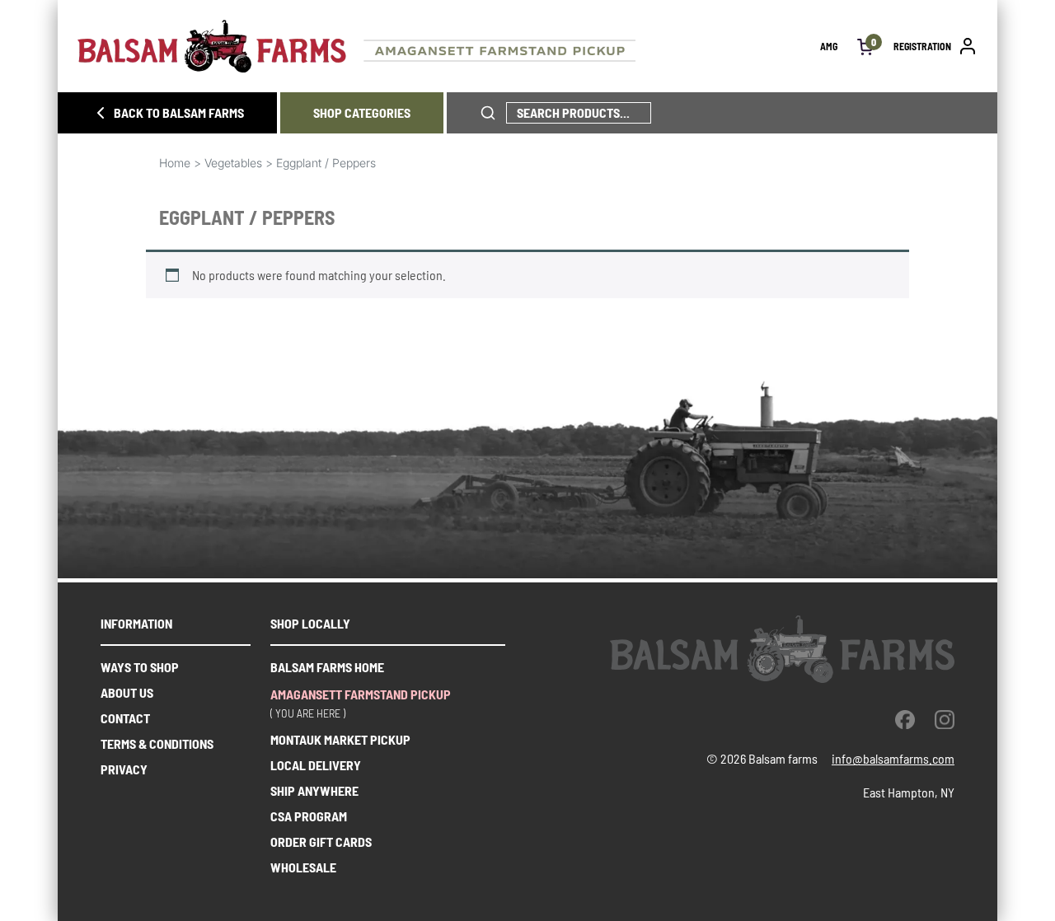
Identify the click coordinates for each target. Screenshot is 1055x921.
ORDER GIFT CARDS (321, 841)
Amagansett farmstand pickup (360, 694)
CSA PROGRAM (308, 816)
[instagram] (944, 719)
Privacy (124, 769)
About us (127, 692)
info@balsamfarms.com (893, 758)
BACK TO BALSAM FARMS (179, 112)
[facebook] (905, 719)
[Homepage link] (448, 46)
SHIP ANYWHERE (314, 790)
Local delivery (315, 765)
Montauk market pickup (340, 739)
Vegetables (233, 163)
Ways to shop (140, 667)
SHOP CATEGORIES (361, 112)
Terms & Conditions (157, 743)
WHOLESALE (303, 867)
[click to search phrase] (488, 113)
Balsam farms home (327, 667)
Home (174, 163)
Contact (125, 718)
